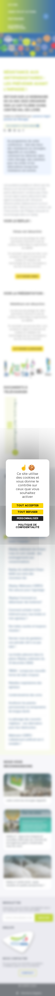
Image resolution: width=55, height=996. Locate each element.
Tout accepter (27, 505)
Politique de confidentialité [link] (27, 526)
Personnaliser (27, 518)
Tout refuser (27, 511)
